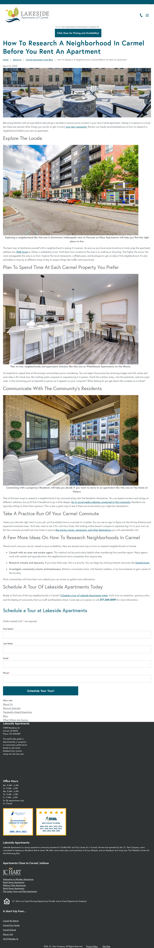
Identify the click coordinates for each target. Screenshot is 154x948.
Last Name (8, 643)
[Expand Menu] (145, 22)
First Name (8, 629)
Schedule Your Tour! (40, 691)
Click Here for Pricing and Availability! (78, 33)
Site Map (106, 946)
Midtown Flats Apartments (14, 885)
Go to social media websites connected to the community (100, 502)
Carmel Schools (9, 930)
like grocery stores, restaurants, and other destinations (83, 530)
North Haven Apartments (13, 882)
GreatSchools (142, 562)
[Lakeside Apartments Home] (27, 14)
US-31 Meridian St (10, 939)
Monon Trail (8, 934)
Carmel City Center (11, 925)
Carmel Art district (11, 921)
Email (5, 658)
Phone (6, 673)
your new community (76, 126)
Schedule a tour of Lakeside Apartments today (84, 595)
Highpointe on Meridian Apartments (18, 879)
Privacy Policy (92, 946)
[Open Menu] (147, 15)
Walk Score (22, 251)
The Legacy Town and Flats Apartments (20, 891)
